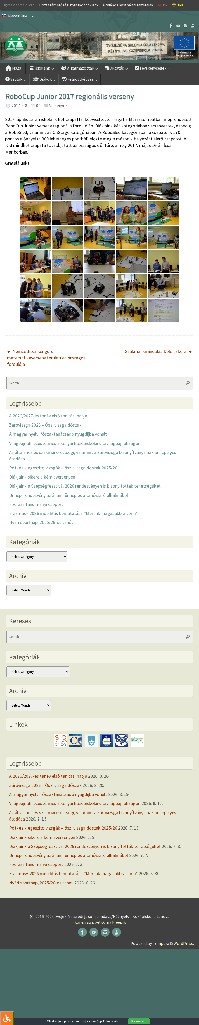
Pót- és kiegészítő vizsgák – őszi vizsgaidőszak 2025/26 (63, 468)
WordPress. (184, 943)
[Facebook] (171, 25)
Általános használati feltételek (128, 5)
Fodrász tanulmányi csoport (36, 504)
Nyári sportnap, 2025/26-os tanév (41, 522)
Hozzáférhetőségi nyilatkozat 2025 (68, 5)
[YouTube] (178, 25)
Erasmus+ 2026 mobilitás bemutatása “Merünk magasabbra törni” (73, 513)
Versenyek (58, 105)
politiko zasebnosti (112, 1021)
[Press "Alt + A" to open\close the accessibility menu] (7, 1018)
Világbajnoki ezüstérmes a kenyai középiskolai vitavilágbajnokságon (74, 443)
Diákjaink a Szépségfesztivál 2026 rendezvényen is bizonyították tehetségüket (85, 486)
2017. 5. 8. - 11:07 (26, 105)
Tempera (161, 943)
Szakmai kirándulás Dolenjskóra (156, 351)
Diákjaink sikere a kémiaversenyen (42, 477)
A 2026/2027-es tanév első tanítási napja (48, 416)
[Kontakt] (192, 25)
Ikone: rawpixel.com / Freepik (99, 922)
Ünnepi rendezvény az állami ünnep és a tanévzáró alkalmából (68, 495)
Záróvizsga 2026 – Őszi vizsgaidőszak (45, 425)
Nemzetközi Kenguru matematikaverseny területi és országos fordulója (46, 357)
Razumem (138, 1021)
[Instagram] (185, 25)
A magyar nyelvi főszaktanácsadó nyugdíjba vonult (58, 434)
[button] (99, 46)
